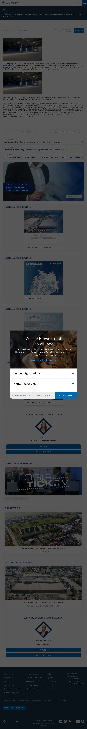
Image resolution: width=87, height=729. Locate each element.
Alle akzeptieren (66, 395)
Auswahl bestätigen (21, 395)
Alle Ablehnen (43, 395)
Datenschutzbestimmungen (43, 360)
